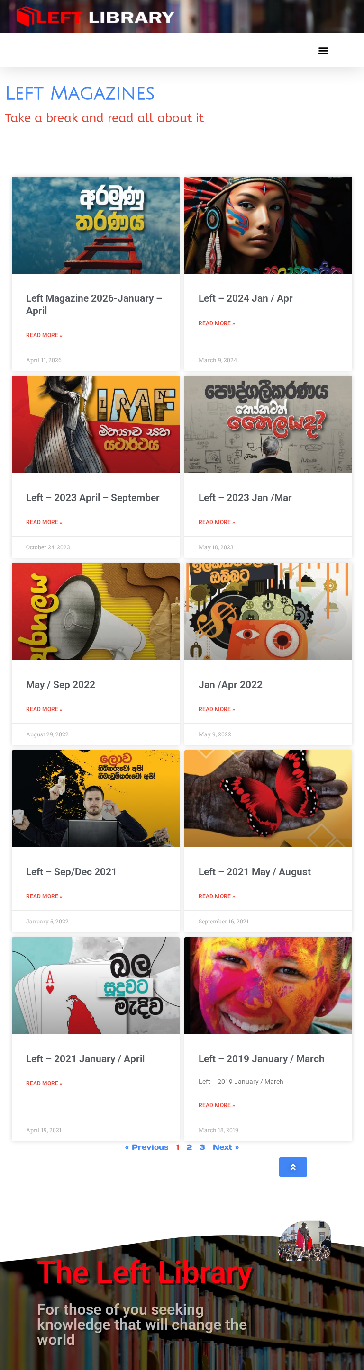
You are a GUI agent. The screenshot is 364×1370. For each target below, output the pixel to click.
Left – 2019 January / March (262, 1059)
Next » (226, 1147)
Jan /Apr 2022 (231, 684)
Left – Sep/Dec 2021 (71, 872)
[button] (323, 50)
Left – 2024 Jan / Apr (246, 298)
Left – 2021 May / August (255, 872)
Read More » (44, 335)
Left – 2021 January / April (85, 1059)
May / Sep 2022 (60, 684)
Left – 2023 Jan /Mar (245, 497)
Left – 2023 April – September (93, 497)
